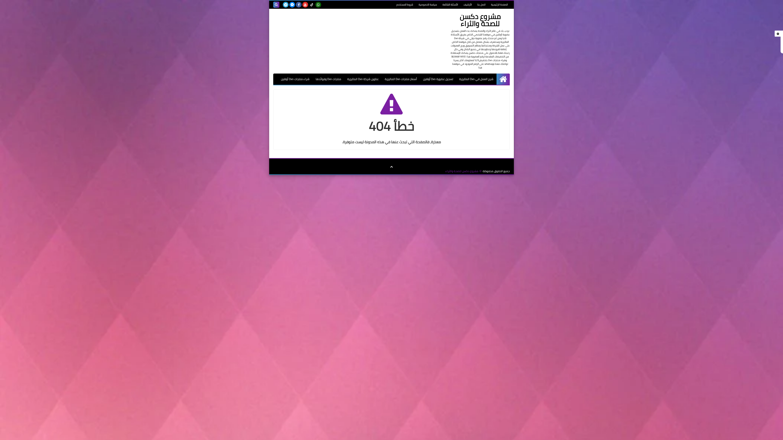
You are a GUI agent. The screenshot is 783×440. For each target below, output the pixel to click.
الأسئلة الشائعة (450, 4)
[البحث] (276, 5)
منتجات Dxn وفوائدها (328, 79)
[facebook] (299, 5)
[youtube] (305, 5)
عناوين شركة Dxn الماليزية (363, 79)
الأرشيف (467, 4)
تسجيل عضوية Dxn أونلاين (438, 79)
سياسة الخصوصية (428, 4)
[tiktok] (312, 5)
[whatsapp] (318, 5)
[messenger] (292, 5)
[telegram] (286, 5)
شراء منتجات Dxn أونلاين (295, 79)
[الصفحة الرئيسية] (503, 79)
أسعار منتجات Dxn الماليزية (401, 79)
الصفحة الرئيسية (499, 4)
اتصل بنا (481, 4)
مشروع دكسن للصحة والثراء (461, 171)
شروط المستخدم (404, 4)
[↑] (391, 167)
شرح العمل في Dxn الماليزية (476, 79)
